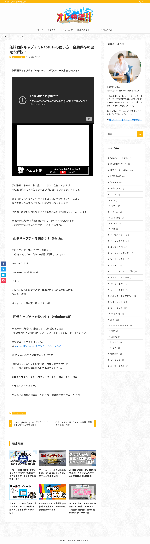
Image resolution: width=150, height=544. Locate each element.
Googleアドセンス (121, 157)
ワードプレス (118, 307)
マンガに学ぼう (119, 289)
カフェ (115, 206)
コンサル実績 (118, 246)
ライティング (118, 301)
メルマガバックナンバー (123, 295)
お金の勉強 (117, 188)
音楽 (115, 228)
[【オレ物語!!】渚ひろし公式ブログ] (75, 15)
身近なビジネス (119, 365)
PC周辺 (116, 223)
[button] (3, 264)
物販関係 (116, 353)
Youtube (116, 182)
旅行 (114, 319)
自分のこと (117, 359)
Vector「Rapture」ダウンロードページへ (37, 346)
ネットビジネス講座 (121, 277)
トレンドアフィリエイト (123, 271)
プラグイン (117, 313)
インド (117, 342)
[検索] (143, 1)
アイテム (116, 211)
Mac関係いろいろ (120, 163)
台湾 (116, 347)
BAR (114, 200)
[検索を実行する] (140, 134)
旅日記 (115, 336)
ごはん (115, 194)
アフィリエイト (119, 240)
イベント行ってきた (121, 325)
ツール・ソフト (18, 57)
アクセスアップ (119, 234)
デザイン (116, 265)
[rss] (140, 1)
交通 (115, 331)
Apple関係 (117, 217)
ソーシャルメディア (121, 253)
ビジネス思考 (118, 283)
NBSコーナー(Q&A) (121, 170)
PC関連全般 (118, 176)
